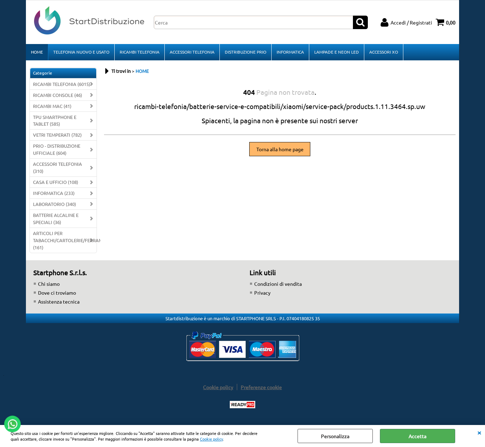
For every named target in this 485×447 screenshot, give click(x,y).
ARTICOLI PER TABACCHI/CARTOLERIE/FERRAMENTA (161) (65, 240)
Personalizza (335, 436)
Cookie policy (211, 439)
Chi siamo (49, 283)
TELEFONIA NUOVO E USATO (81, 52)
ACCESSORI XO (383, 52)
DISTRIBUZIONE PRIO (245, 52)
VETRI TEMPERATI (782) (57, 135)
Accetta (417, 436)
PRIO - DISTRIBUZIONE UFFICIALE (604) (56, 149)
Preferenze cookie (261, 387)
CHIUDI (479, 432)
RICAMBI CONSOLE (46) (57, 95)
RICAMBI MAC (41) (52, 106)
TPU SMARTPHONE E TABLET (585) (54, 120)
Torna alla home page (280, 149)
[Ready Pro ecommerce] (242, 404)
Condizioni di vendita (278, 283)
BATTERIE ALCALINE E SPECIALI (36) (55, 218)
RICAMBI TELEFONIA (139, 52)
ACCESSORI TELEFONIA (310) (57, 167)
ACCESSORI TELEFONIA (192, 52)
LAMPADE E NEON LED (336, 52)
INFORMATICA (290, 52)
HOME (37, 52)
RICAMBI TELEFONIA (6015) (61, 84)
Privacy (262, 292)
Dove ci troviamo (57, 292)
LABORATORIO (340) (54, 204)
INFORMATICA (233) (54, 193)
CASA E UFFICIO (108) (55, 182)
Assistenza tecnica (59, 301)
